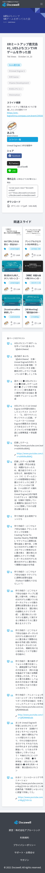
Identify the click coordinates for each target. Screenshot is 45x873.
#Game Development (19, 82)
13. (11, 695)
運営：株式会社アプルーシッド (24, 830)
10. (11, 590)
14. (11, 723)
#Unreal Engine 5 (17, 70)
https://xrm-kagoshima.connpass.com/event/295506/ (26, 114)
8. (11, 526)
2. (11, 356)
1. (11, 343)
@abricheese (12, 135)
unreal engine (15, 283)
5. (11, 442)
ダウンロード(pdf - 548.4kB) (24, 205)
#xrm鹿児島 (14, 64)
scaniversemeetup (16, 317)
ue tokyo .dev (36, 249)
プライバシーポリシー (24, 845)
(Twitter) (14, 163)
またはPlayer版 (22, 167)
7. (11, 516)
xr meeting (34, 317)
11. (11, 630)
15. (11, 777)
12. (11, 661)
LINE (14, 171)
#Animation (14, 94)
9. (11, 572)
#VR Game (13, 76)
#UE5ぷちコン (15, 88)
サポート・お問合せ (24, 852)
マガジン (24, 859)
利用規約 (24, 837)
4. (11, 406)
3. (11, 381)
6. (11, 461)
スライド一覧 (15, 139)
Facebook (16, 155)
